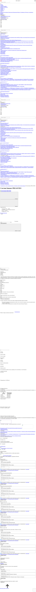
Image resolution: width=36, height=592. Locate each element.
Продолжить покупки (4, 564)
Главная (1, 185)
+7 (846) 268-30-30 (3, 104)
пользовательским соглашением (13, 470)
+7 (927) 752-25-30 (3, 18)
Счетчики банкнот (22, 185)
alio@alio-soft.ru (2, 446)
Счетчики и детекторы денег (14, 185)
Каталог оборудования (6, 185)
